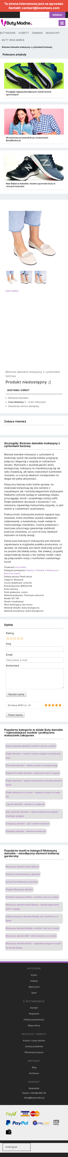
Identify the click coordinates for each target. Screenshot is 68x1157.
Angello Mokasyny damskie (19, 889)
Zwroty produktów (34, 1046)
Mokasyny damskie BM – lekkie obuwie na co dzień (31, 936)
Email (9, 654)
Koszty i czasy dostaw (34, 1040)
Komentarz (12, 665)
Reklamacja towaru (34, 1052)
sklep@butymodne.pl (34, 1097)
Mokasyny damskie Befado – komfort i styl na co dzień (32, 928)
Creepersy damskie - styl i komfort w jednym (27, 823)
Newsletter (34, 1088)
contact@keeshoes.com (40, 8)
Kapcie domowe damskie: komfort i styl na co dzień (31, 746)
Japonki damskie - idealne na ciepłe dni (25, 804)
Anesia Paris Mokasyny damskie (21, 881)
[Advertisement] (34, 334)
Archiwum (34, 1073)
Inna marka (12, 290)
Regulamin (34, 1013)
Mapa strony (34, 1025)
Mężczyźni (34, 986)
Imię (8, 643)
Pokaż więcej (15, 714)
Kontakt (34, 1007)
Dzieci (34, 975)
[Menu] (62, 23)
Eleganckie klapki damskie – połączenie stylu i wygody (32, 773)
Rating (10, 633)
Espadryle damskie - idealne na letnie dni (26, 831)
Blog (34, 1067)
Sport (34, 992)
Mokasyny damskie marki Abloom (22, 866)
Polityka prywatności (34, 1019)
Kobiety (34, 981)
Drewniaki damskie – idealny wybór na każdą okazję (31, 765)
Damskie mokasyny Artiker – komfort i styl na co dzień (32, 897)
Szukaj (57, 14)
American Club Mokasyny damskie (23, 874)
